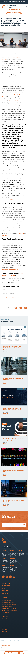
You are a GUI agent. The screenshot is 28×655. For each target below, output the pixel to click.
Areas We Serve (5, 612)
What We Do (6, 586)
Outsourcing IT (23, 480)
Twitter (21, 273)
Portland (4, 550)
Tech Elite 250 (15, 105)
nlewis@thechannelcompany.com (11, 297)
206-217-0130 (22, 552)
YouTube (4, 235)
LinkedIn (21, 233)
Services (4, 597)
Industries (5, 616)
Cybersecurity (23, 358)
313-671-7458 (5, 567)
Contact (5, 591)
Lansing (12, 565)
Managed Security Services (8, 602)
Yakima (4, 558)
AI (25, 326)
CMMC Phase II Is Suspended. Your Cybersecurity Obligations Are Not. (12, 409)
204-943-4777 (13, 560)
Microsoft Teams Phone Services (9, 608)
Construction (5, 618)
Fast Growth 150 (14, 101)
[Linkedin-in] (7, 576)
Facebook (12, 275)
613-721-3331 (13, 552)
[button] (26, 6)
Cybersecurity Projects (7, 606)
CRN (5, 57)
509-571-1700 (5, 560)
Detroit (4, 565)
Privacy (2, 643)
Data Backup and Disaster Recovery (9, 610)
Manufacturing (5, 629)
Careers (5, 593)
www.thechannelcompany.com (11, 269)
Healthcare (4, 623)
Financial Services (6, 621)
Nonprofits (4, 627)
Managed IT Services (6, 600)
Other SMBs (4, 631)
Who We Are (6, 583)
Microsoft (21, 449)
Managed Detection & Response (9, 604)
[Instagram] (14, 576)
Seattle (20, 550)
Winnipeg (12, 558)
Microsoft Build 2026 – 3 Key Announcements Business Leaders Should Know (13, 470)
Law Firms (4, 625)
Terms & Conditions (5, 645)
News (24, 388)
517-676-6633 (13, 567)
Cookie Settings (4, 647)
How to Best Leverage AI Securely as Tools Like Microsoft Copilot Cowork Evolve (12, 348)
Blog (3, 588)
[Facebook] (10, 576)
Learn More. (18, 2)
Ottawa (12, 550)
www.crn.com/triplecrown (9, 200)
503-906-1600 (5, 552)
